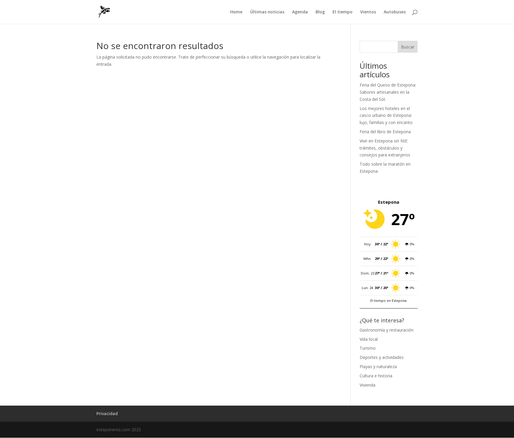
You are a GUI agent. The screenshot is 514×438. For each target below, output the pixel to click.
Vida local (369, 339)
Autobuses (395, 12)
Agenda (300, 12)
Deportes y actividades (382, 357)
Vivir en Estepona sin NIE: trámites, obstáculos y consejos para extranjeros (385, 148)
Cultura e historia (376, 376)
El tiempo (342, 12)
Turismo (368, 348)
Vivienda (367, 385)
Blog (320, 12)
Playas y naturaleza (378, 366)
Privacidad (107, 413)
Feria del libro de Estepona (385, 131)
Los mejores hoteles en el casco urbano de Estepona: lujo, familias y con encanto (386, 115)
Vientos (368, 12)
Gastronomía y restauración (386, 330)
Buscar (407, 47)
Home (236, 12)
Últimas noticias (267, 12)
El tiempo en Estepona (388, 300)
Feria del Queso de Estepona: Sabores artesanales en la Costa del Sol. (388, 92)
